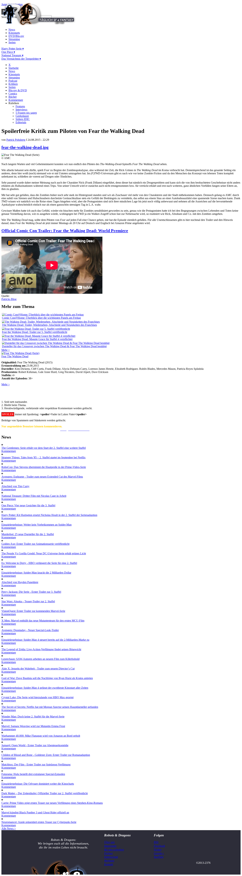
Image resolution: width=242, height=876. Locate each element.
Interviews (21, 109)
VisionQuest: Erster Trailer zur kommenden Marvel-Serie (33, 610)
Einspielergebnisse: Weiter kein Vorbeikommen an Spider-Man (36, 524)
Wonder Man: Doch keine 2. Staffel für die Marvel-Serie (32, 716)
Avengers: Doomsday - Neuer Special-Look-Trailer (30, 630)
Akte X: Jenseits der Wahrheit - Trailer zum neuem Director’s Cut (38, 668)
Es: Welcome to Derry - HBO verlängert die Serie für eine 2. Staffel (39, 563)
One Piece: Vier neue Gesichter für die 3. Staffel (28, 505)
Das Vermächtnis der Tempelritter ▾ (21, 58)
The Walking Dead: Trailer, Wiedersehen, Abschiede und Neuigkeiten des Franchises (49, 324)
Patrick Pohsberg (15, 139)
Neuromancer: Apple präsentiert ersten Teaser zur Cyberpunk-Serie (38, 822)
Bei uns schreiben (114, 849)
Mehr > (5, 349)
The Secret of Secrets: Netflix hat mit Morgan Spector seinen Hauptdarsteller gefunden (49, 706)
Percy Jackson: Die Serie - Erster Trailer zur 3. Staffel (31, 591)
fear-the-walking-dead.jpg (25, 147)
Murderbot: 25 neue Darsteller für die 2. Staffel (27, 534)
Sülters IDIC (23, 119)
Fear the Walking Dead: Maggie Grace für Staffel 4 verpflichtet (37, 339)
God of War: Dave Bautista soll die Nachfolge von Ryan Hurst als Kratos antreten (47, 678)
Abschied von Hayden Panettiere (19, 582)
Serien (12, 42)
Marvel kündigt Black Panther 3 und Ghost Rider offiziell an (35, 812)
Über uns (109, 842)
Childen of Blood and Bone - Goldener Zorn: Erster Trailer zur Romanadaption (45, 754)
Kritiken (13, 83)
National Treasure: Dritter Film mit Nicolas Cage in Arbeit (33, 495)
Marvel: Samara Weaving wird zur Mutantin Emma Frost (33, 726)
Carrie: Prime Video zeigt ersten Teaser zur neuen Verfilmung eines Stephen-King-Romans (52, 802)
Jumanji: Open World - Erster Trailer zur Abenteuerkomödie (34, 745)
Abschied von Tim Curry (15, 486)
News (12, 29)
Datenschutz (111, 856)
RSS (156, 842)
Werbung (109, 860)
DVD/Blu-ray (16, 35)
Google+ (159, 853)
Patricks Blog (8, 299)
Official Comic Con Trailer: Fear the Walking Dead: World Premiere (64, 230)
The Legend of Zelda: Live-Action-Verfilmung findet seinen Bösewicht (41, 649)
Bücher (13, 96)
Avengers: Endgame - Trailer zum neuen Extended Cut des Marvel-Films (42, 476)
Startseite (14, 67)
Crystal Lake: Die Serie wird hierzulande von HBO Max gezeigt (37, 697)
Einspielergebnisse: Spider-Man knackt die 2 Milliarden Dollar (36, 572)
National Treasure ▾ (12, 55)
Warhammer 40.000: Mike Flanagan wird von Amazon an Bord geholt (40, 735)
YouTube (159, 856)
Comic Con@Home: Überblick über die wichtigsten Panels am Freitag (41, 317)
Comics (13, 93)
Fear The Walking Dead (14, 356)
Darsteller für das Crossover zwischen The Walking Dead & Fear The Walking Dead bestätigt (54, 346)
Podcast (13, 80)
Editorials (21, 122)
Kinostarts (14, 32)
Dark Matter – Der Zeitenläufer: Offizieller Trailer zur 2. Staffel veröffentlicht (44, 793)
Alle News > (8, 828)
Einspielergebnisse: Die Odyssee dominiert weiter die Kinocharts (37, 783)
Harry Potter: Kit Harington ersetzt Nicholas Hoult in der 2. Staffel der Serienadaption (49, 515)
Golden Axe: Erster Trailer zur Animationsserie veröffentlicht (35, 543)
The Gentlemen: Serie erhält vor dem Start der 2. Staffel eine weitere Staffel (43, 447)
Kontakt (108, 864)
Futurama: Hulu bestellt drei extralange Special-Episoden (33, 774)
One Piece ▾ (8, 51)
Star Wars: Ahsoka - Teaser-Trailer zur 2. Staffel (28, 601)
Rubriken (14, 103)
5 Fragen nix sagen (26, 112)
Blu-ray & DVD (18, 90)
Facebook (159, 845)
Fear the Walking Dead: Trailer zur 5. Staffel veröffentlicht (34, 332)
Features (20, 106)
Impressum (110, 845)
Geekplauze (22, 115)
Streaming (14, 39)
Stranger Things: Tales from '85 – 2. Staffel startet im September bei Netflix (43, 457)
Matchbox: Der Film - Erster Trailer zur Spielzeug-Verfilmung (36, 764)
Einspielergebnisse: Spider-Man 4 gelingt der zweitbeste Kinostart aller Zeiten (44, 687)
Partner (108, 853)
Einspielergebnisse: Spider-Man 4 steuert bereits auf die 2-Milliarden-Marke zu (45, 639)
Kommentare (16, 99)
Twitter (158, 849)
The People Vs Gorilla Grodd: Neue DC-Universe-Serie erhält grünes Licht (43, 553)
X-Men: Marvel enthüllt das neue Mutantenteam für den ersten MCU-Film (42, 620)
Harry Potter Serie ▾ (12, 48)
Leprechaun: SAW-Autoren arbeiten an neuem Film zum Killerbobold (40, 658)
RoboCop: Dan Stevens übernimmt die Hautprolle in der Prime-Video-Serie (43, 467)
